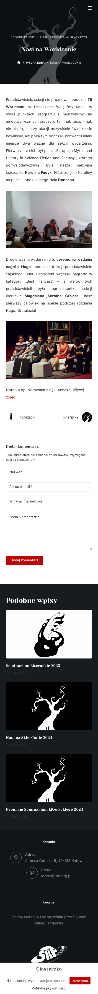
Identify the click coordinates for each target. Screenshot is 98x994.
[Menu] (90, 8)
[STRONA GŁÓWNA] (19, 62)
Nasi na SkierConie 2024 (29, 737)
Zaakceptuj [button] (80, 981)
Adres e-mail (21, 486)
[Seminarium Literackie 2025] (49, 634)
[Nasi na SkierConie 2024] (49, 706)
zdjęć (10, 397)
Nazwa (16, 472)
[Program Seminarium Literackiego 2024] (49, 778)
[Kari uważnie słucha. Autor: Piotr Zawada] (49, 219)
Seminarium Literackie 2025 (33, 666)
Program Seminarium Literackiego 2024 (44, 809)
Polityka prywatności (49, 988)
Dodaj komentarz (24, 517)
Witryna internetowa (25, 501)
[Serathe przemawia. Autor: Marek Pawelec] (49, 349)
